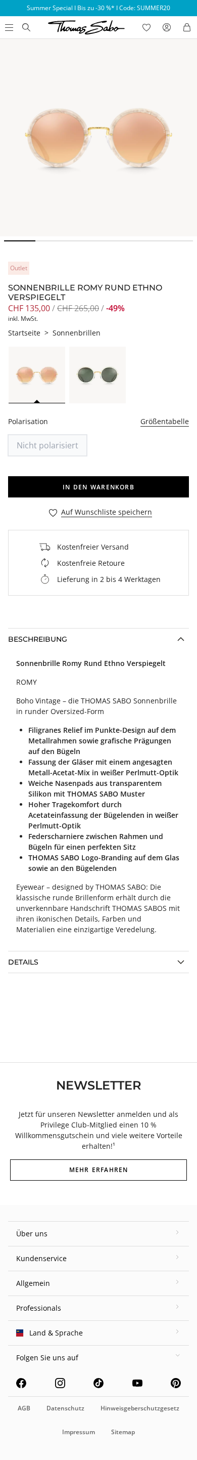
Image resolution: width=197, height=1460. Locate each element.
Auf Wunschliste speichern (106, 512)
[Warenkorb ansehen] (187, 27)
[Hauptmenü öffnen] (8, 27)
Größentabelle (164, 421)
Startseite (24, 333)
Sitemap (123, 1432)
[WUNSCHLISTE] (146, 27)
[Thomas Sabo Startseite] (26, 27)
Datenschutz (65, 1408)
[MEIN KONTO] (167, 27)
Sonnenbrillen (77, 333)
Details (23, 962)
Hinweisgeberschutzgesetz (140, 1408)
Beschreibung (37, 639)
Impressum (78, 1432)
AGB (24, 1408)
